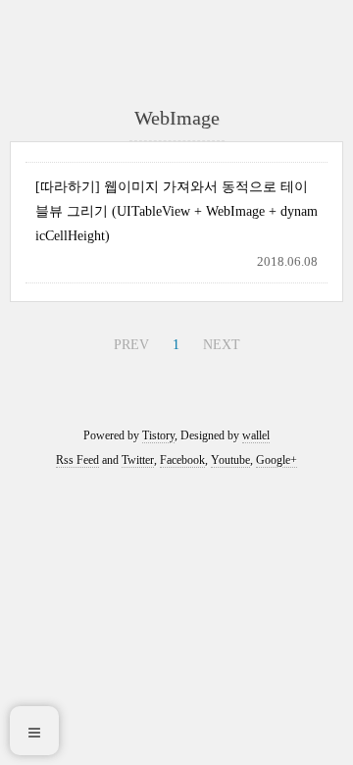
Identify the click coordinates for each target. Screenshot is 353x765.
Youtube (230, 460)
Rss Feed (77, 460)
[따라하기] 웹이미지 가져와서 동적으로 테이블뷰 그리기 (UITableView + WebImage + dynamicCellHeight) (176, 211)
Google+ (276, 460)
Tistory (158, 435)
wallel (256, 435)
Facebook (182, 460)
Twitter (138, 460)
